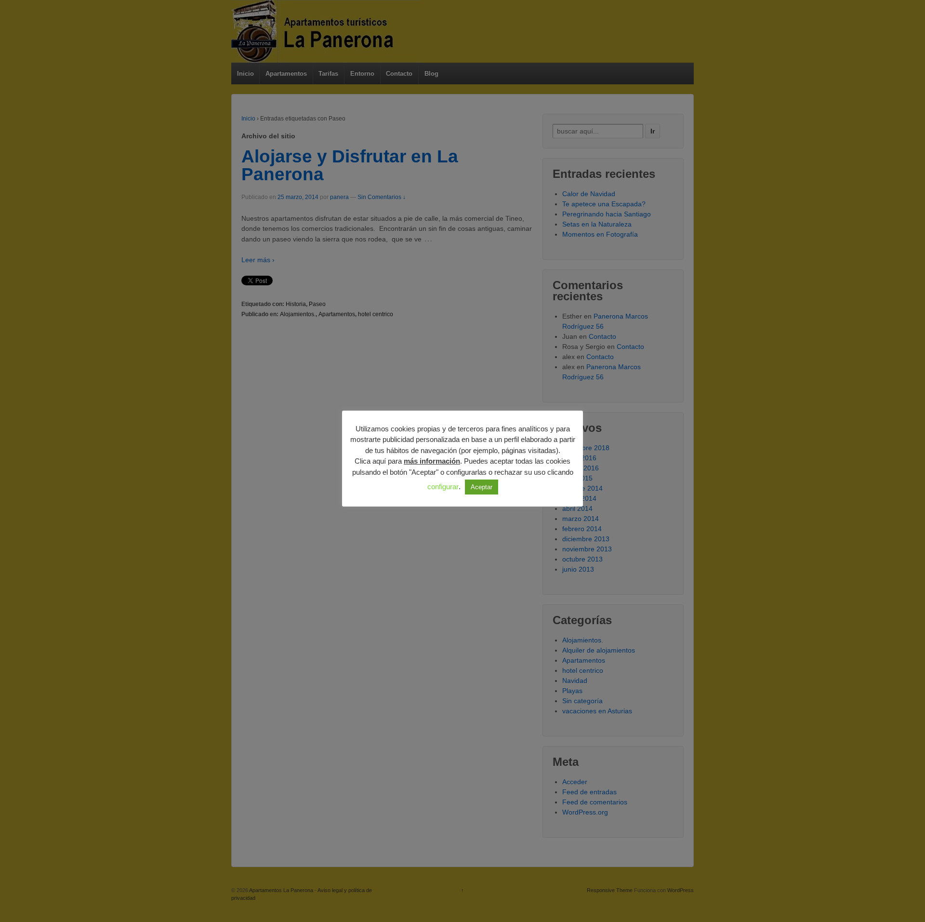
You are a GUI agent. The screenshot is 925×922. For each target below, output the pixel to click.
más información (432, 461)
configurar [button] (443, 486)
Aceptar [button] (481, 487)
